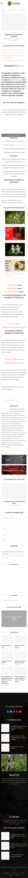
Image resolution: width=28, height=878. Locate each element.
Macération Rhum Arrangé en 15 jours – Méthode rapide (18, 728)
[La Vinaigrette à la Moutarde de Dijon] (14, 491)
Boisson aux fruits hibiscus (20, 646)
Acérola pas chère (11, 292)
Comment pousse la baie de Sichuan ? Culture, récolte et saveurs (20, 679)
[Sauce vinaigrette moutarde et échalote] (15, 265)
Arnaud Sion (8, 39)
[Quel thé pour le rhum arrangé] (5, 748)
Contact (22, 873)
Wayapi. (14, 869)
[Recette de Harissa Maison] (15, 233)
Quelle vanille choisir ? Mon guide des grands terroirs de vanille (19, 845)
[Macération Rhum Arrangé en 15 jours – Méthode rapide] (5, 728)
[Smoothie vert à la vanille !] (7, 655)
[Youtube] (14, 711)
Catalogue (14, 873)
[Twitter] (11, 711)
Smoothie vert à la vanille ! (7, 661)
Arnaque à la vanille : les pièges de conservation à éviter (18, 836)
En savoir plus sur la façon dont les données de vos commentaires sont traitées (13, 556)
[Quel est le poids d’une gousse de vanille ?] (5, 856)
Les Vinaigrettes (12, 9)
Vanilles (17, 875)
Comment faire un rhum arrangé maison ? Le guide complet (18, 737)
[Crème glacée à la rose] (7, 639)
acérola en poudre (20, 145)
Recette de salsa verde (13, 225)
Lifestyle (11, 875)
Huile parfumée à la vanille (14, 60)
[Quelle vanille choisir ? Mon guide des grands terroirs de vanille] (5, 846)
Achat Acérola (11, 288)
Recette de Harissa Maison (14, 53)
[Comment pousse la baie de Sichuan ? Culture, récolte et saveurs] (20, 671)
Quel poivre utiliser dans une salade (20, 661)
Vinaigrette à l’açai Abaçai (14, 50)
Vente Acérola (12, 285)
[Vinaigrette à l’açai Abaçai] (15, 249)
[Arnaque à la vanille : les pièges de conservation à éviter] (5, 836)
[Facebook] (8, 711)
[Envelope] (20, 711)
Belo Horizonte (15, 80)
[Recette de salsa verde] (15, 217)
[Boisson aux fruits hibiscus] (20, 639)
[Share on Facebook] (20, 400)
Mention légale (5, 873)
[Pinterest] (17, 711)
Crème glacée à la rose (7, 646)
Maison (3, 9)
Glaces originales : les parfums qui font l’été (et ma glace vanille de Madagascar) (7, 680)
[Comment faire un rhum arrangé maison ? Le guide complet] (5, 738)
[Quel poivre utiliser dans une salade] (20, 655)
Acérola (20, 66)
